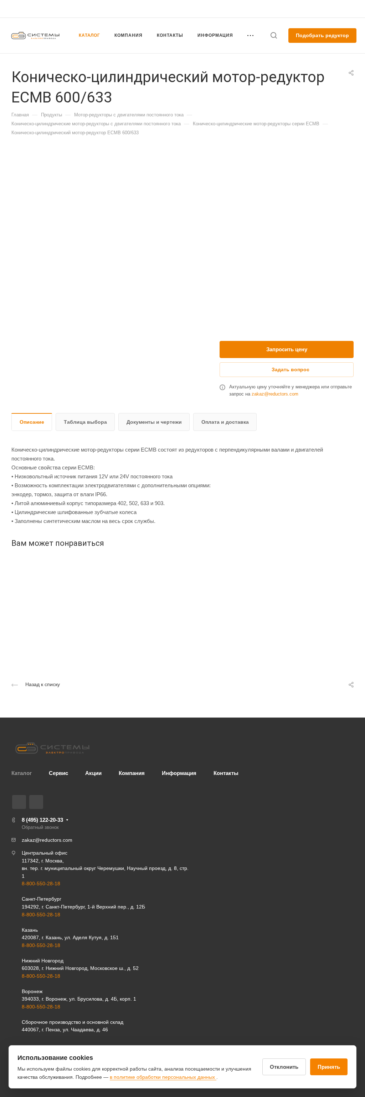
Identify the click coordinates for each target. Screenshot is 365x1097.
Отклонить (284, 1067)
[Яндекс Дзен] (36, 802)
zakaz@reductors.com (275, 394)
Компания (132, 773)
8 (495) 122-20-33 (286, 9)
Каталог (21, 773)
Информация (179, 773)
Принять (329, 1067)
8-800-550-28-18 (41, 883)
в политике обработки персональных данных (163, 1077)
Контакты (226, 773)
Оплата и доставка (225, 422)
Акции (93, 773)
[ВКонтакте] (19, 802)
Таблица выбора (85, 422)
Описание (32, 422)
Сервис (58, 773)
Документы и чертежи (154, 422)
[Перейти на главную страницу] (52, 748)
